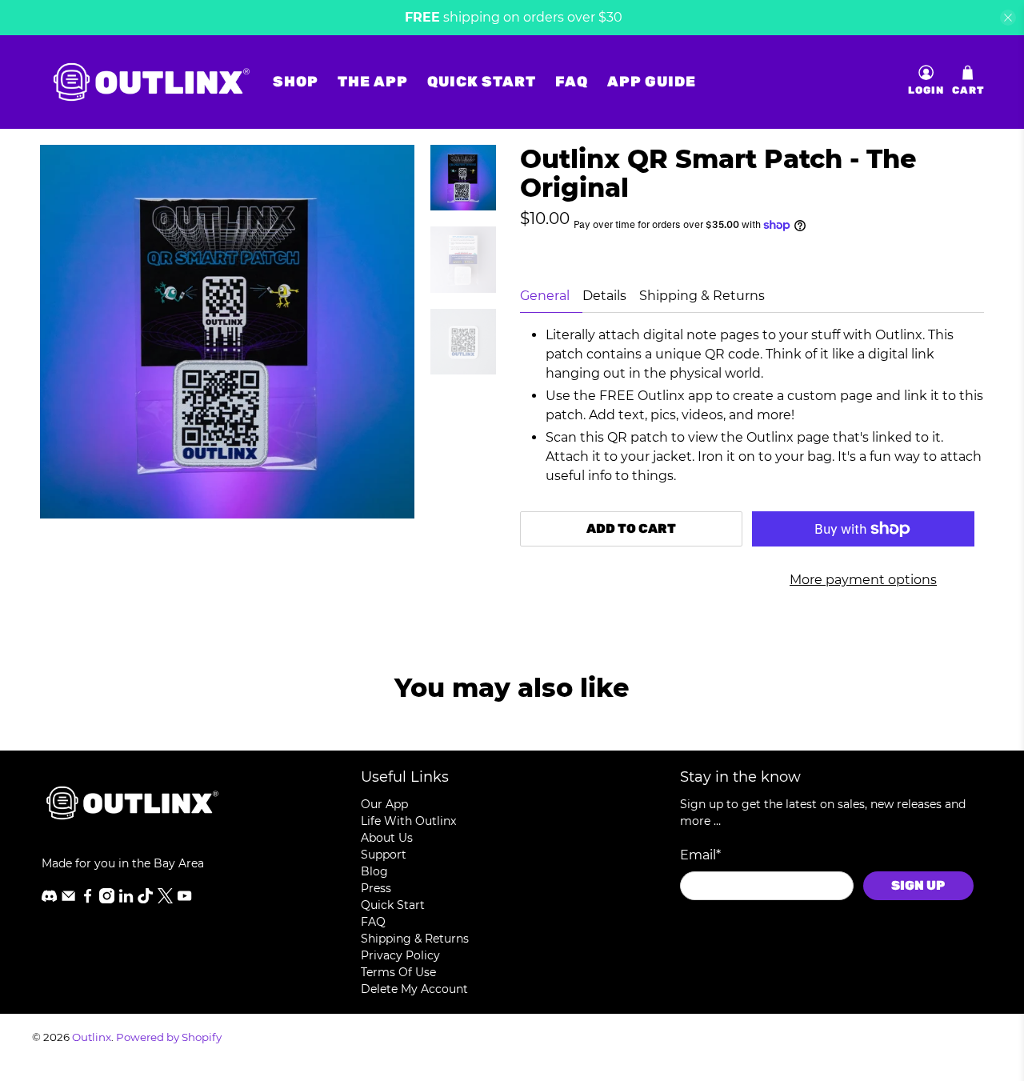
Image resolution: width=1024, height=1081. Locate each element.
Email (700, 855)
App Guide (651, 81)
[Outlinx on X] (165, 899)
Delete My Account (414, 989)
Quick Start (481, 81)
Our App (384, 804)
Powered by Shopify (169, 1037)
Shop (295, 81)
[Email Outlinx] (68, 899)
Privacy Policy (400, 955)
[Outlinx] (152, 82)
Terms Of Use (398, 972)
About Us (387, 838)
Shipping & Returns (702, 295)
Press (376, 888)
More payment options (863, 579)
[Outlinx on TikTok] (145, 899)
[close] (1008, 18)
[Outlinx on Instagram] (106, 899)
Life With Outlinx (408, 821)
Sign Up (918, 885)
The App (373, 81)
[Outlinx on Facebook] (87, 899)
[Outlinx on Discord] (49, 899)
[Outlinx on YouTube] (184, 899)
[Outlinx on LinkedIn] (126, 899)
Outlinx (91, 1037)
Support (383, 854)
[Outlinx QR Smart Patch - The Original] (227, 332)
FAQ (571, 81)
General (545, 295)
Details (604, 295)
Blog (374, 871)
